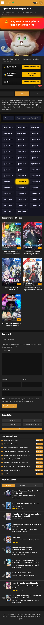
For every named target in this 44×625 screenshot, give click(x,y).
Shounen (32, 496)
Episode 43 (22, 127)
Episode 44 (8, 127)
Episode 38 (8, 139)
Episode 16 (22, 181)
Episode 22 (21, 169)
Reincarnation (16, 531)
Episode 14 (8, 187)
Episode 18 (36, 175)
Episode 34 (22, 145)
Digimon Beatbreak (11, 107)
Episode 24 (35, 163)
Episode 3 (36, 206)
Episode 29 (8, 157)
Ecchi (31, 552)
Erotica (20, 506)
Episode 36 (35, 139)
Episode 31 (22, 151)
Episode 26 (8, 163)
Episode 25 (21, 163)
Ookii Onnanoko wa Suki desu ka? (25, 583)
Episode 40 (22, 133)
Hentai (25, 586)
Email (25, 379)
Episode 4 (22, 206)
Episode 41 (8, 133)
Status (32, 420)
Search (22, 429)
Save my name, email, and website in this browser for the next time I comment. (20, 400)
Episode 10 (22, 193)
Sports (34, 586)
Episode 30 (35, 151)
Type (11, 425)
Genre (11, 420)
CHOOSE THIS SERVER (31, 67)
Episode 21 (36, 169)
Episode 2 (8, 212)
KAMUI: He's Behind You (21, 573)
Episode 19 (22, 175)
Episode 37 (21, 139)
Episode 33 (35, 145)
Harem (20, 586)
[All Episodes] (22, 93)
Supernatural (16, 498)
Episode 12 (36, 187)
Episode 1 (22, 212)
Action (20, 496)
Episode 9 (36, 193)
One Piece (16, 537)
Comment (7, 350)
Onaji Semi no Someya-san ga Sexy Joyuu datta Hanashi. (26, 515)
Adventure (25, 496)
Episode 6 (36, 200)
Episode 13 (22, 187)
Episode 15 (36, 181)
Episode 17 (8, 181)
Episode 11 (8, 193)
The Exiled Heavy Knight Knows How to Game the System (26, 597)
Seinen (29, 586)
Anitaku (11, 102)
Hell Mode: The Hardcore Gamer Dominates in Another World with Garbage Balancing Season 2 (25, 562)
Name (5, 379)
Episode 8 (8, 200)
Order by (31, 425)
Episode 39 (35, 133)
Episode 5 (8, 206)
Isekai (35, 529)
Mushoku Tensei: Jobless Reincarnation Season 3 (22, 549)
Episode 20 (8, 175)
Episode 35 (8, 145)
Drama (27, 552)
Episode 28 (21, 157)
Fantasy (30, 529)
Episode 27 (35, 157)
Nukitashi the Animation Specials (25, 503)
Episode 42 (35, 127)
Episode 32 (8, 151)
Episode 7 (22, 200)
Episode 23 (8, 169)
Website (5, 389)
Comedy (25, 529)
